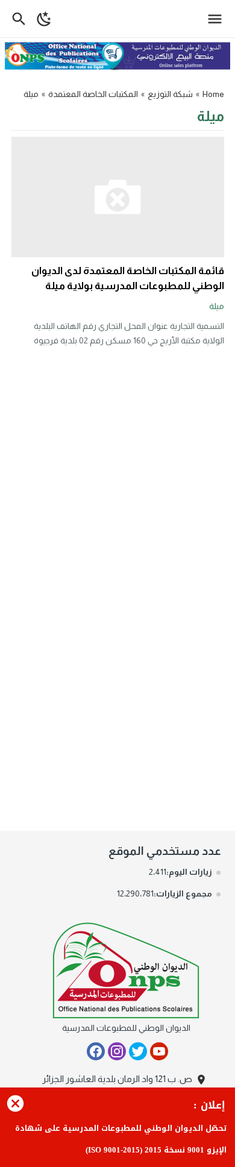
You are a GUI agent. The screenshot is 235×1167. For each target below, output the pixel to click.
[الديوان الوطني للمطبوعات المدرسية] (126, 968)
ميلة (216, 306)
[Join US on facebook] (96, 1051)
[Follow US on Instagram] (117, 1051)
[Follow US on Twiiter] (138, 1051)
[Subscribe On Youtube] (159, 1051)
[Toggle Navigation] (218, 19)
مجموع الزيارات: (183, 893)
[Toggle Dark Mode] (44, 19)
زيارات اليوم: (189, 872)
